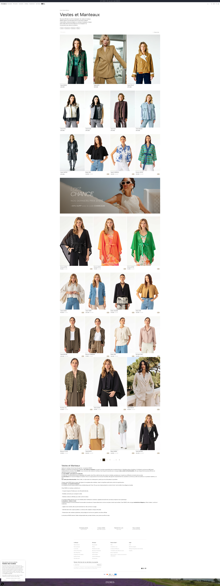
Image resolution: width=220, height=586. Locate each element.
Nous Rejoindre (77, 552)
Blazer (78, 28)
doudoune (89, 502)
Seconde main (77, 558)
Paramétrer (13, 580)
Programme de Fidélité (78, 554)
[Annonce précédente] (1, 1)
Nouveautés (94, 544)
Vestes (61, 28)
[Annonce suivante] (218, 1)
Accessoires (94, 558)
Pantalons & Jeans (96, 548)
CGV (130, 544)
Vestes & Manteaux (96, 556)
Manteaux (73, 28)
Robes (93, 546)
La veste (64, 475)
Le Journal (76, 548)
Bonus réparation (114, 552)
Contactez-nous (114, 546)
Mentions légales (132, 546)
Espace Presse (77, 556)
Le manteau (64, 485)
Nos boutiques (77, 546)
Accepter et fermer (21, 580)
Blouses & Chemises (96, 550)
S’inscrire (99, 564)
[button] (15, 4)
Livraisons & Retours (115, 548)
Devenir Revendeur (78, 550)
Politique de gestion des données (136, 548)
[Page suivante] (119, 460)
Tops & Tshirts (95, 552)
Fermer (5, 580)
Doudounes (67, 28)
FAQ (111, 544)
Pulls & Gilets (95, 554)
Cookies (130, 550)
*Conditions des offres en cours (117, 550)
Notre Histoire (77, 544)
